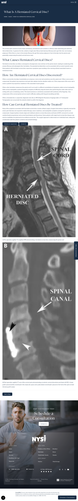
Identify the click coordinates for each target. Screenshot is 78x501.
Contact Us (23, 124)
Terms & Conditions (34, 479)
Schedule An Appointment (10, 124)
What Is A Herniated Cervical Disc (24, 16)
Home (5, 16)
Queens (55, 455)
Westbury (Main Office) (44, 449)
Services (11, 455)
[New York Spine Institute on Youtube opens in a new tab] (68, 469)
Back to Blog (7, 394)
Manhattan (40, 452)
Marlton (40, 461)
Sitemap (40, 480)
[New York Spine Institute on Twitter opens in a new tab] (65, 469)
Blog (10, 16)
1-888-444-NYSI (42, 495)
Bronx (54, 452)
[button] (3, 498)
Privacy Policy (44, 479)
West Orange (56, 461)
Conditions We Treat (14, 458)
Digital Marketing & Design (66, 480)
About (10, 452)
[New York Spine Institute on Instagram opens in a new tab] (60, 469)
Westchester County (43, 455)
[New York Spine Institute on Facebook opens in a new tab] (62, 469)
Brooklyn (55, 449)
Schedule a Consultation (67, 497)
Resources (11, 461)
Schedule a (44, 414)
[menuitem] (60, 469)
